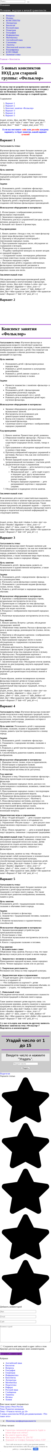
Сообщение (10, 1392)
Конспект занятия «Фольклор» (19, 108)
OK (35, 1449)
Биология (10, 25)
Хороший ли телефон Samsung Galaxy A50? (25, 1440)
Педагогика (10, 1385)
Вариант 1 (10, 103)
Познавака (5, 5)
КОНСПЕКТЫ (13, 20)
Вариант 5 (10, 115)
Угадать (25, 1068)
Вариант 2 (10, 106)
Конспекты (10, 1378)
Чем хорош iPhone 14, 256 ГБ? (19, 1437)
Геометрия (11, 30)
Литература (11, 23)
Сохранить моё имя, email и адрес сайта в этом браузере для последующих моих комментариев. (23, 1347)
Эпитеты (10, 45)
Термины (9, 1395)
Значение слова (13, 54)
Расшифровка (12, 50)
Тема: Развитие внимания (12, 1409)
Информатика (12, 35)
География (11, 33)
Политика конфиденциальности (21, 1421)
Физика (9, 18)
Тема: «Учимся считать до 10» (14, 1411)
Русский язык (12, 28)
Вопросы (10, 15)
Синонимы (11, 42)
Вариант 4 (10, 113)
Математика (11, 37)
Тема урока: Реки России (11, 1406)
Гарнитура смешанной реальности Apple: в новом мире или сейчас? (25, 1431)
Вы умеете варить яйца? (16, 1435)
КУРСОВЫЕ (12, 52)
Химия (8, 1399)
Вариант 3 (10, 110)
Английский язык (14, 40)
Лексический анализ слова (18, 47)
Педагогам (5, 1073)
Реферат (9, 1387)
